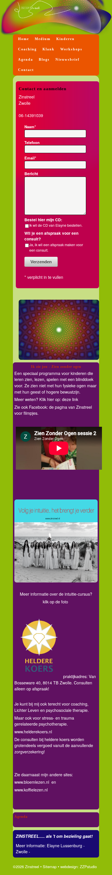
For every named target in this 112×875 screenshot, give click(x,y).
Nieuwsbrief (67, 60)
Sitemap (50, 866)
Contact (26, 70)
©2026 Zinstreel (26, 866)
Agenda (25, 60)
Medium (43, 39)
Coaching (27, 49)
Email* (30, 158)
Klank (49, 49)
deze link (70, 399)
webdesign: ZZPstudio (78, 866)
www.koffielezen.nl (31, 790)
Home (23, 39)
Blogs (44, 60)
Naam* (30, 126)
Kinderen (65, 39)
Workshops (71, 49)
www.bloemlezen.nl (32, 782)
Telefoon (32, 142)
